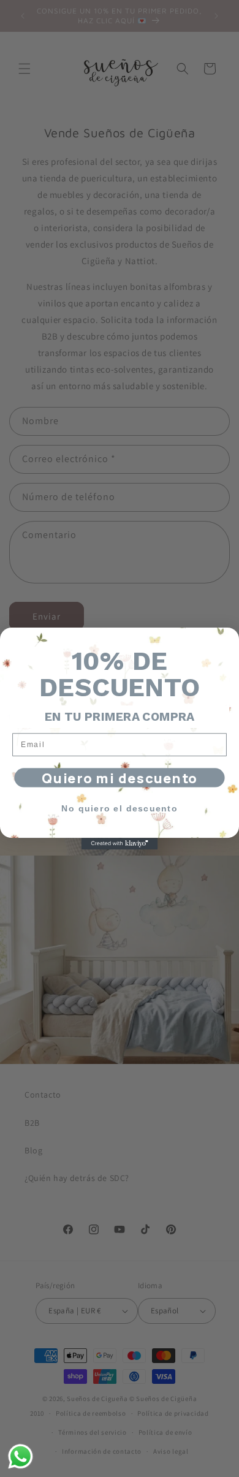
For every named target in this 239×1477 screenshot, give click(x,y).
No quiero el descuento (119, 808)
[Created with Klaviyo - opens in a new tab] (120, 843)
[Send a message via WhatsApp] (20, 1456)
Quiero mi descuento (119, 778)
